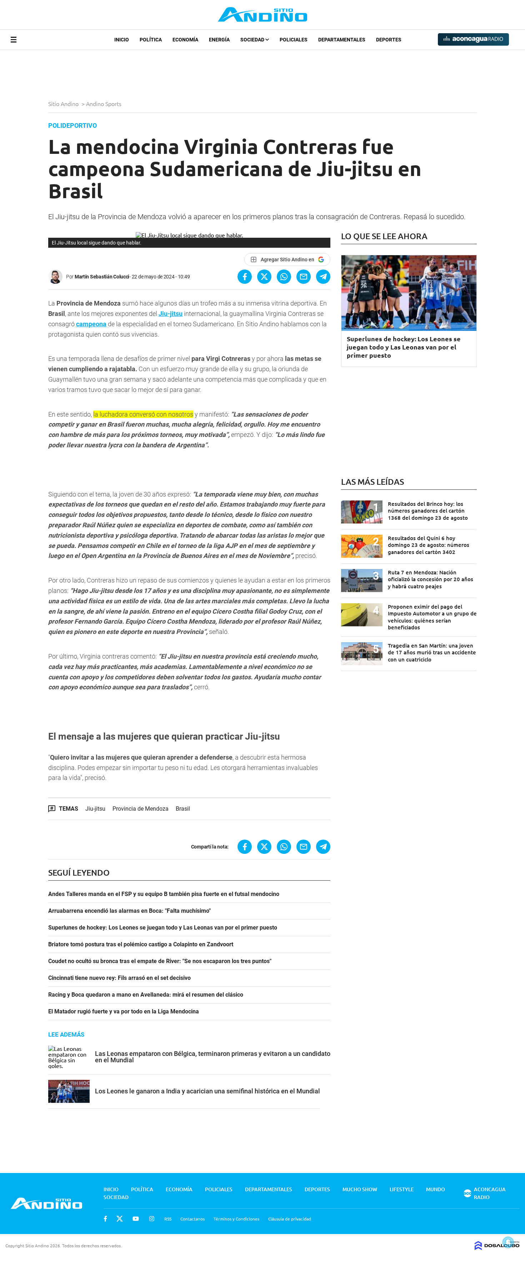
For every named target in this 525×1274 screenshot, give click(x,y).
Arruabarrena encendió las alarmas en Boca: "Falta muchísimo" (129, 911)
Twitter (119, 1219)
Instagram (151, 1219)
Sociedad (252, 39)
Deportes (388, 39)
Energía (219, 39)
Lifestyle (402, 1189)
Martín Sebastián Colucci (102, 277)
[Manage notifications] (508, 1242)
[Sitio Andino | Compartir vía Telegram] (323, 277)
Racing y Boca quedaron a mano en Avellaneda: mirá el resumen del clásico (145, 995)
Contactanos (192, 1219)
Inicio (121, 39)
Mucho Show (359, 1189)
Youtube (135, 1219)
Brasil (183, 808)
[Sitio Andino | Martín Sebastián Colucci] (57, 277)
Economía (185, 39)
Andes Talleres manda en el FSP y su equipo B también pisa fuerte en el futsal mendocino (163, 894)
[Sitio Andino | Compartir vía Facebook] (245, 277)
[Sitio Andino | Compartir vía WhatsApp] (284, 277)
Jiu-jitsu (170, 313)
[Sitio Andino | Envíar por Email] (303, 277)
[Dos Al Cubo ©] (497, 1247)
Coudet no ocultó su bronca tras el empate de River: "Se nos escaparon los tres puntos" (159, 961)
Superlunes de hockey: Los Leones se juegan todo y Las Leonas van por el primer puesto (162, 928)
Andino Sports (104, 103)
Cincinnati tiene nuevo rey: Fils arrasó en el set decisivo (119, 978)
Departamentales (341, 39)
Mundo (435, 1189)
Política (151, 39)
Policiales (294, 39)
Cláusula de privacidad (289, 1219)
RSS (167, 1219)
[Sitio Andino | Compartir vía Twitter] (264, 277)
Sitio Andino (64, 103)
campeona (91, 324)
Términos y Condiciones (236, 1219)
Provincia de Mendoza (140, 808)
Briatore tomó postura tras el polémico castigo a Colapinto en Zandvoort (140, 944)
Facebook (105, 1219)
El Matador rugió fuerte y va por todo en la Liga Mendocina (123, 1011)
